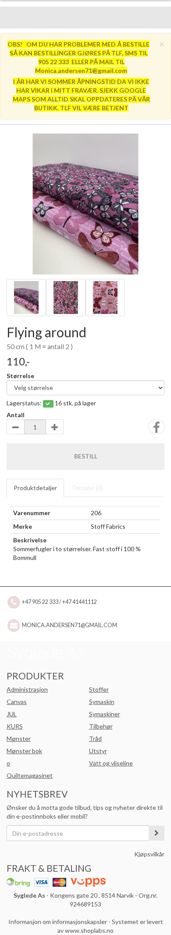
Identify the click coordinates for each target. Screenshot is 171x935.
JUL (12, 714)
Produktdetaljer (35, 487)
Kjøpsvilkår (149, 854)
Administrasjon (27, 689)
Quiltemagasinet (30, 775)
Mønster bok (24, 750)
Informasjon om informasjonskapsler (57, 921)
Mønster (19, 738)
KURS (15, 726)
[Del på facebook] (156, 429)
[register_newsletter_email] (156, 833)
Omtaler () (87, 487)
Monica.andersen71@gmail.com (69, 624)
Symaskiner (104, 714)
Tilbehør (101, 726)
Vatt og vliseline (111, 763)
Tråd (95, 738)
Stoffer (99, 689)
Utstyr (98, 750)
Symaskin (101, 701)
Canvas (17, 701)
